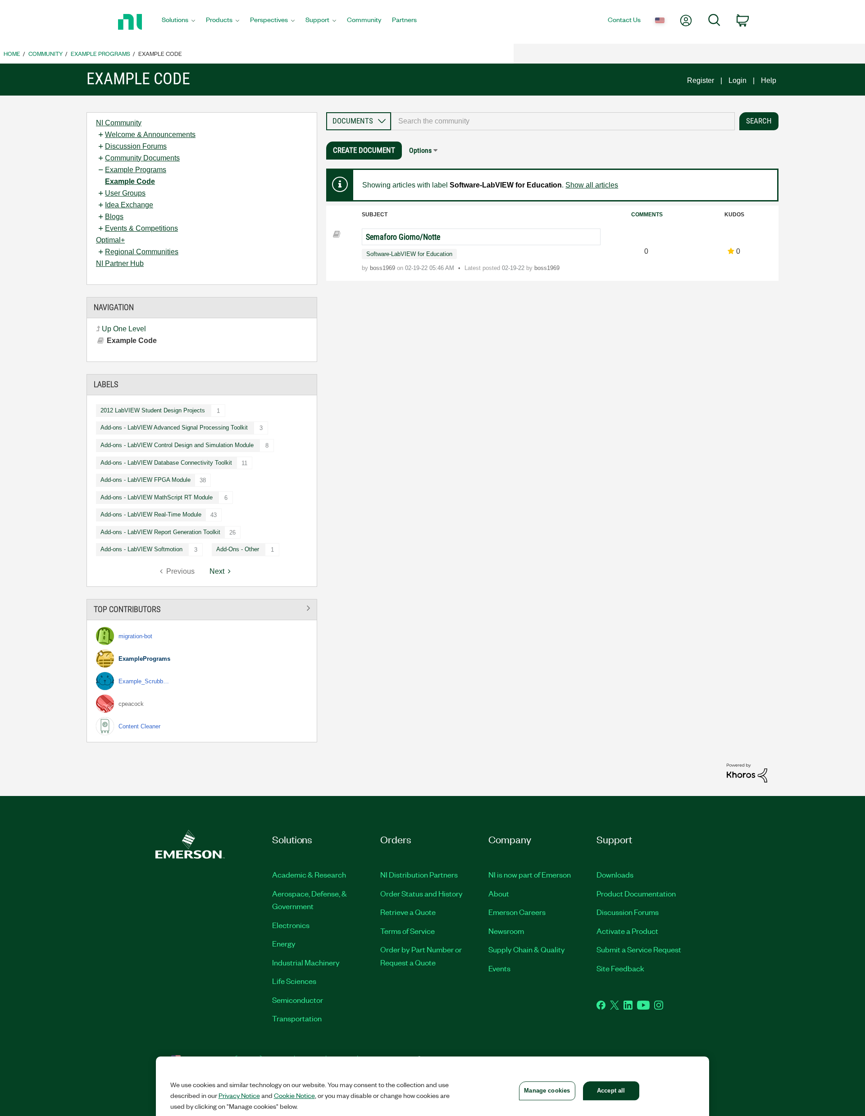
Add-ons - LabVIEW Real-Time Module (150, 514)
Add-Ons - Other (237, 549)
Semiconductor (297, 1000)
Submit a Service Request (638, 949)
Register (700, 80)
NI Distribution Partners (419, 874)
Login (737, 80)
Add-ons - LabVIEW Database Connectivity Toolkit (166, 462)
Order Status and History (421, 893)
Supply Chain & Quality (526, 949)
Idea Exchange (129, 205)
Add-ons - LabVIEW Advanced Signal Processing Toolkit (174, 427)
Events (499, 968)
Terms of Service (407, 931)
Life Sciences (294, 981)
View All (201, 607)
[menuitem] (178, 22)
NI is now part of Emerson (529, 874)
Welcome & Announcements (150, 134)
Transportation (297, 1018)
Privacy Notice (239, 1095)
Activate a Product (627, 931)
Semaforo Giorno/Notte (403, 237)
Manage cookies (547, 1090)
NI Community (118, 123)
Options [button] (420, 150)
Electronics (291, 925)
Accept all (611, 1090)
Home (12, 53)
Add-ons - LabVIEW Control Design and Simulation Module (177, 445)
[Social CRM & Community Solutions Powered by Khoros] (747, 772)
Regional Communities (141, 252)
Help (768, 80)
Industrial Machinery (306, 962)
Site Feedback (620, 968)
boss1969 (383, 268)
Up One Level (124, 329)
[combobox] (563, 121)
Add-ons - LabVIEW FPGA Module (145, 479)
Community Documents (142, 158)
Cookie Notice (294, 1095)
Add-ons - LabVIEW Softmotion (141, 549)
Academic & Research (309, 874)
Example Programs (100, 53)
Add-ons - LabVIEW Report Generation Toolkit (160, 532)
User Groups (125, 193)
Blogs (114, 216)
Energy (284, 943)
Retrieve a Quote (408, 912)
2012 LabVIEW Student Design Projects (152, 410)
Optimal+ (110, 240)
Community (45, 53)
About (498, 893)
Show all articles (591, 185)
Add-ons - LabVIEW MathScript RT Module (156, 497)
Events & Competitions (141, 228)
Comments (647, 214)
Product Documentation (636, 893)
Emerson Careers (517, 912)
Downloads (614, 874)
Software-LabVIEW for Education (409, 254)
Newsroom (506, 931)
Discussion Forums (136, 146)
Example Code (130, 181)
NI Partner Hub (120, 263)
